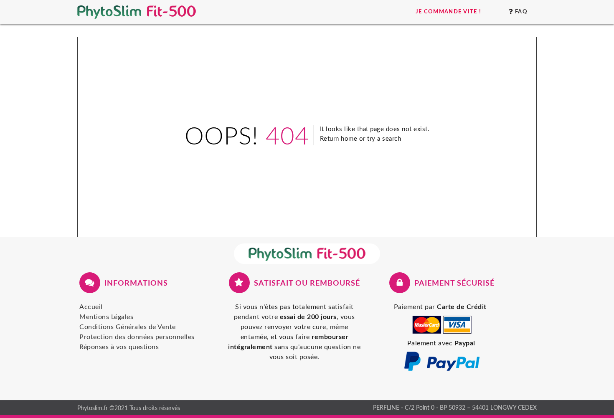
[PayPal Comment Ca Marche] (442, 370)
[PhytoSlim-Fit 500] (307, 253)
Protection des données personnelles (137, 337)
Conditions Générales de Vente (127, 327)
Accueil (91, 307)
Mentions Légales (106, 317)
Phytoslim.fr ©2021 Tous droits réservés (128, 408)
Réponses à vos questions (119, 347)
